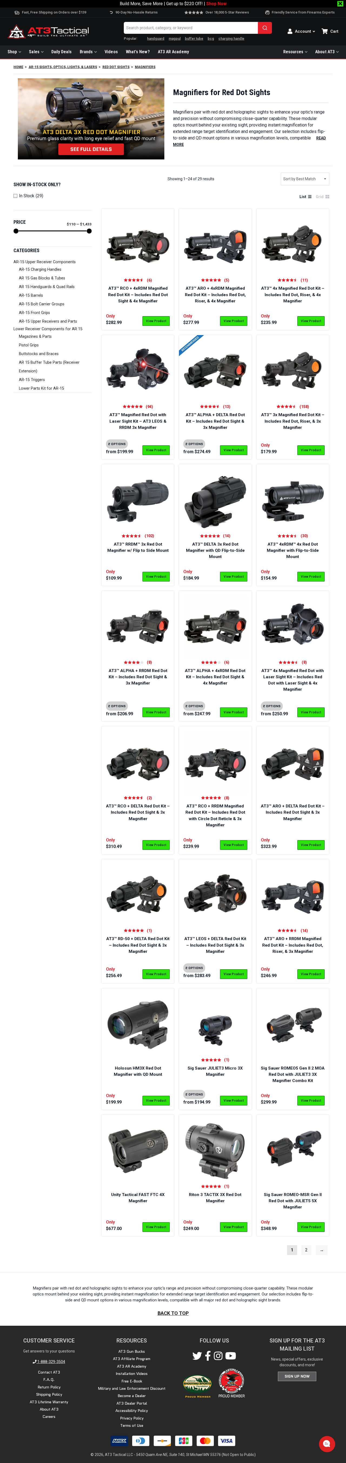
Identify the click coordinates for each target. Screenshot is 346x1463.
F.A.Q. (49, 1379)
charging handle (231, 38)
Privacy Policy (132, 1418)
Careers (48, 1416)
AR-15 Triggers (32, 380)
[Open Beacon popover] (326, 1443)
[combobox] (198, 28)
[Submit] (265, 28)
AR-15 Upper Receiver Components (45, 262)
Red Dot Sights (115, 67)
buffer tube (194, 38)
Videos (111, 51)
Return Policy (49, 1386)
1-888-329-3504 (50, 1362)
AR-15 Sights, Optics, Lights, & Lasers (63, 67)
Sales (34, 51)
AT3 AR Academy (173, 51)
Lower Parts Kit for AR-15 (41, 388)
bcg (211, 38)
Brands (86, 51)
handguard (155, 38)
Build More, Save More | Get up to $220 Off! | (173, 3)
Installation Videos (132, 1373)
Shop (12, 51)
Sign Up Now (297, 1376)
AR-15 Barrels (31, 295)
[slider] (16, 231)
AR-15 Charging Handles (40, 269)
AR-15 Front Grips (34, 312)
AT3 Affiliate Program (131, 1358)
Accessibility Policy (131, 1410)
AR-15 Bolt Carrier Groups (41, 304)
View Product (156, 321)
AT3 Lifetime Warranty (49, 1401)
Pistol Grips (29, 345)
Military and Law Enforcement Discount (131, 1388)
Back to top (173, 1313)
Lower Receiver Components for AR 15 (48, 329)
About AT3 (325, 51)
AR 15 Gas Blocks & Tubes (42, 278)
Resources (293, 51)
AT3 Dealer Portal (132, 1403)
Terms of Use (131, 1425)
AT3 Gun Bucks (131, 1351)
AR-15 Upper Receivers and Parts (48, 321)
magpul (175, 38)
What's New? (138, 51)
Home (18, 67)
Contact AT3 (49, 1372)
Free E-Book (131, 1381)
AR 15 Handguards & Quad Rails (47, 287)
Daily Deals (61, 51)
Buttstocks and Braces (39, 354)
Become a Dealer (132, 1395)
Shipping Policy (49, 1394)
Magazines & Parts (35, 336)
